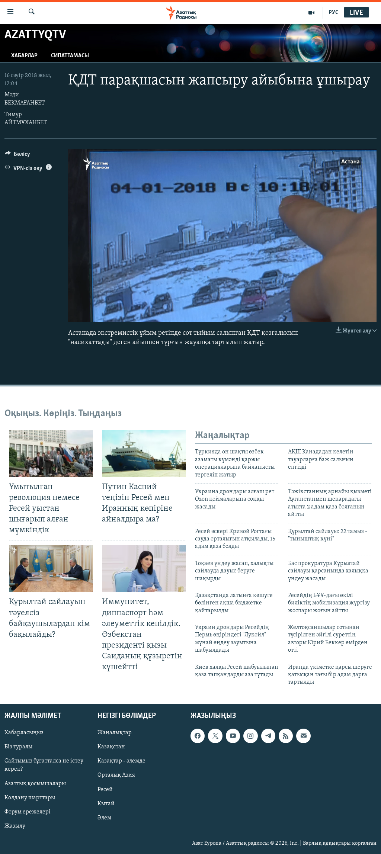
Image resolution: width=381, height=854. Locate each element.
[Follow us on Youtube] (233, 736)
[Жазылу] (303, 736)
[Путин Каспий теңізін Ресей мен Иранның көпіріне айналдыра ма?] (144, 453)
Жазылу (14, 826)
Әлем (104, 818)
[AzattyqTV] (311, 12)
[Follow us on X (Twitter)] (215, 736)
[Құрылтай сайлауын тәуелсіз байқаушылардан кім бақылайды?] (51, 568)
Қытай (106, 803)
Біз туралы (18, 747)
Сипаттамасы (70, 56)
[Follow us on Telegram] (268, 736)
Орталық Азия (116, 775)
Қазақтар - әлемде (121, 761)
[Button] (17, 156)
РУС (334, 13)
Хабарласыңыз (24, 733)
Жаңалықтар (114, 733)
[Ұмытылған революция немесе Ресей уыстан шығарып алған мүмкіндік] (51, 453)
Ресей (105, 789)
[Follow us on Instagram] (250, 736)
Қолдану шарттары (29, 797)
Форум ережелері (27, 812)
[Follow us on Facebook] (197, 736)
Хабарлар (24, 56)
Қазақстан (111, 747)
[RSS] (286, 736)
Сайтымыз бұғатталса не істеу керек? (43, 765)
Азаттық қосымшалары (35, 783)
